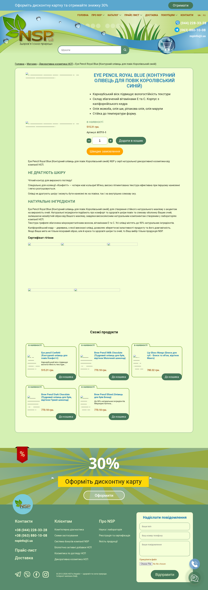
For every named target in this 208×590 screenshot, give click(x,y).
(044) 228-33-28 (193, 23)
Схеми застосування (66, 535)
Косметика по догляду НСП (70, 553)
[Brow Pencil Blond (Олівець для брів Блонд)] (86, 403)
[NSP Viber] (27, 574)
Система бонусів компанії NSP (72, 541)
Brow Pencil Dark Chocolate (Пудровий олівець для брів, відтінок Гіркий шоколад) (56, 397)
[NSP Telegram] (18, 574)
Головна (82, 15)
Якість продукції (108, 541)
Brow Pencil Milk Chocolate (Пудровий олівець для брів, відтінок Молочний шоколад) (110, 355)
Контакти (187, 15)
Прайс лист (131, 15)
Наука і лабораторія (110, 529)
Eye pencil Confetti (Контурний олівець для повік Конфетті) (54, 355)
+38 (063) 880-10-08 (31, 535)
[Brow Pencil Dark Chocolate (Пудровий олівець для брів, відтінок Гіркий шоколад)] (33, 403)
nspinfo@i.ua (198, 36)
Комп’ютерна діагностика (69, 529)
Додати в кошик (131, 141)
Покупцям (168, 15)
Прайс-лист (26, 550)
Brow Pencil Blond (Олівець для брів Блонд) (108, 396)
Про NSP (97, 15)
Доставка (151, 15)
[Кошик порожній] (166, 45)
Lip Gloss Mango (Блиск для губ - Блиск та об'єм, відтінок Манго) (163, 355)
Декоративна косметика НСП (56, 63)
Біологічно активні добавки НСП (73, 547)
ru (204, 15)
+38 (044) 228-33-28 (31, 530)
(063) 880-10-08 (193, 30)
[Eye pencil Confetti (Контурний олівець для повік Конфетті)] (33, 362)
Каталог (113, 15)
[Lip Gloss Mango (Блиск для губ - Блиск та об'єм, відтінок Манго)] (139, 362)
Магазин (32, 63)
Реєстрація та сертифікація (114, 535)
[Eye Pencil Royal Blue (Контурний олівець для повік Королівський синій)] (54, 97)
